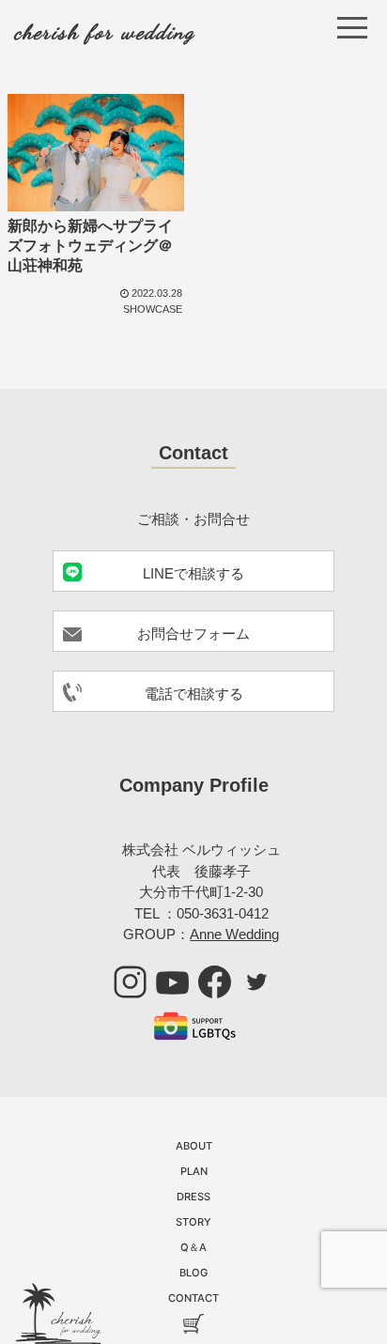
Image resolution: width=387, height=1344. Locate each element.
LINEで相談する (193, 573)
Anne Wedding (234, 934)
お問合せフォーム (193, 633)
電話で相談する (194, 694)
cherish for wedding (104, 32)
